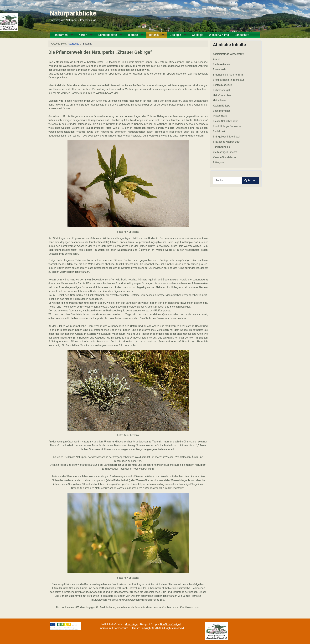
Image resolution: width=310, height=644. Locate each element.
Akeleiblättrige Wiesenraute (228, 54)
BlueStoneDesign (170, 624)
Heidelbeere (219, 100)
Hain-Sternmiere (222, 95)
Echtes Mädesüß (222, 84)
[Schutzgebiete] (119, 34)
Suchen (252, 180)
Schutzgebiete (107, 34)
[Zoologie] (183, 34)
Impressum (105, 628)
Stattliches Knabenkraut (226, 141)
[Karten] (90, 34)
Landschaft (242, 34)
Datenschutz (121, 628)
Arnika (216, 59)
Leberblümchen (222, 110)
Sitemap (134, 628)
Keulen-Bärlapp (221, 105)
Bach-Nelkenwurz (223, 64)
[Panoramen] (70, 34)
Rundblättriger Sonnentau (227, 126)
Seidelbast (219, 131)
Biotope (133, 34)
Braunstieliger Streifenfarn (228, 74)
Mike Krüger (131, 624)
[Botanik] (161, 34)
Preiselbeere (220, 115)
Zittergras (218, 162)
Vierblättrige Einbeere (225, 152)
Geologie (197, 34)
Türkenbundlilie (221, 146)
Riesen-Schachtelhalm (225, 121)
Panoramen (60, 34)
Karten (83, 34)
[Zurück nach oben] (304, 638)
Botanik (154, 34)
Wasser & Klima (219, 34)
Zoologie (175, 34)
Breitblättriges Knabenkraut (228, 79)
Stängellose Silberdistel (226, 136)
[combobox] (227, 180)
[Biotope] (140, 34)
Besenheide (219, 69)
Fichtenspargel (221, 90)
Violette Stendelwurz (224, 157)
